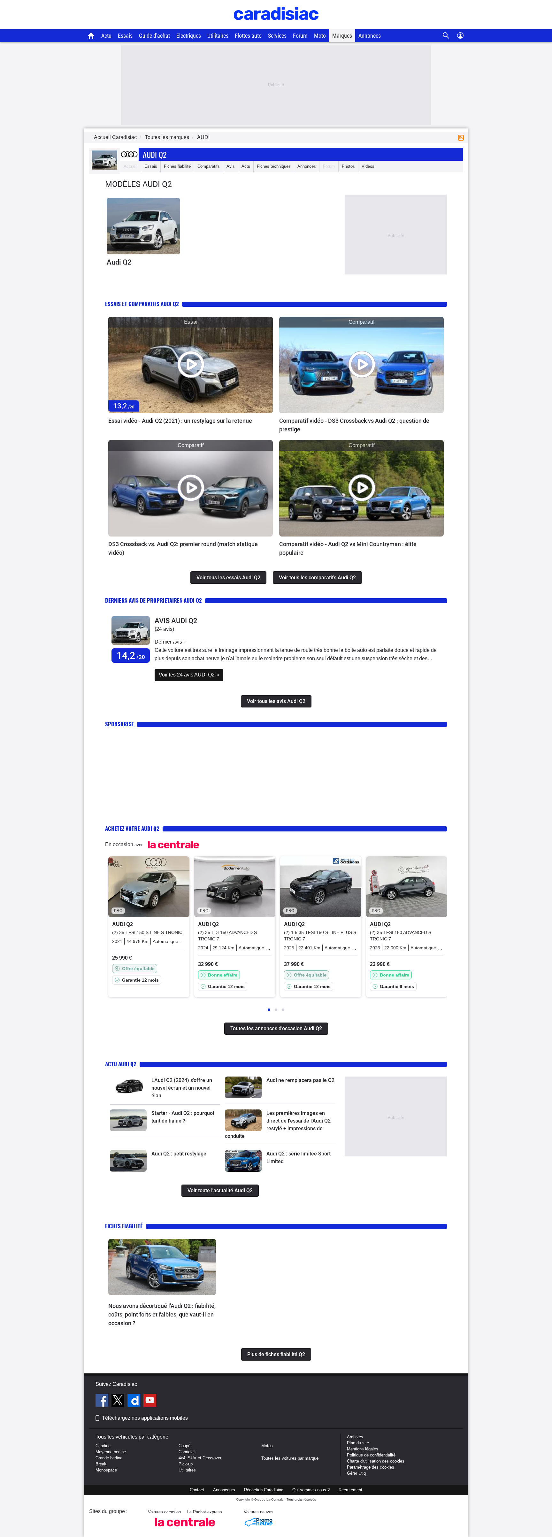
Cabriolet (187, 1451)
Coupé (184, 1445)
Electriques (188, 35)
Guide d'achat (154, 35)
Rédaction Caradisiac (263, 1489)
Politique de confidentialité (371, 1455)
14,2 (131, 655)
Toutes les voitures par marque (289, 1458)
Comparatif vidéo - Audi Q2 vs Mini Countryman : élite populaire (348, 548)
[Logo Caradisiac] (276, 25)
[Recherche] (446, 35)
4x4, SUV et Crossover (200, 1458)
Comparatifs (208, 166)
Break (101, 1464)
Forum (300, 35)
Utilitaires (217, 35)
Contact (197, 1489)
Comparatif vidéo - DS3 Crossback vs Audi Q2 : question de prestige (354, 425)
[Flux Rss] (462, 137)
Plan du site (358, 1442)
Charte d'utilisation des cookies (375, 1461)
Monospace (106, 1470)
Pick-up (186, 1464)
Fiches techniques (274, 166)
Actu (106, 35)
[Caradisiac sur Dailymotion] (134, 1401)
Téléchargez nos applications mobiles (145, 1418)
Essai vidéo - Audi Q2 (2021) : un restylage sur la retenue (180, 420)
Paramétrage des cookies (370, 1467)
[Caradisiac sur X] (118, 1401)
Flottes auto (248, 35)
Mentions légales (362, 1449)
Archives (355, 1436)
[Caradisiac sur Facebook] (103, 1401)
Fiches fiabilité (177, 166)
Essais (125, 35)
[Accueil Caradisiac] (91, 35)
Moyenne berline (111, 1451)
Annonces (369, 35)
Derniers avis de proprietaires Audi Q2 (153, 600)
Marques (342, 35)
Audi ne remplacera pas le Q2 (300, 1080)
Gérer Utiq (356, 1473)
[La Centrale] (184, 1528)
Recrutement (350, 1489)
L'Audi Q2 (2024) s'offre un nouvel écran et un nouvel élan (181, 1088)
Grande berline (109, 1458)
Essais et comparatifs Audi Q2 (142, 304)
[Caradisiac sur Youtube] (149, 1401)
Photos (348, 166)
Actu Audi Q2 (120, 1064)
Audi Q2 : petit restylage (178, 1154)
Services (277, 35)
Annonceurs (224, 1489)
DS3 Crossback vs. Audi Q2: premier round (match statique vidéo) (183, 548)
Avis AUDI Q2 (176, 621)
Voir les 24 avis (189, 674)
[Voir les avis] (130, 645)
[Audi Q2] (143, 226)
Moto (320, 35)
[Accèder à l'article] (190, 365)
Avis (230, 166)
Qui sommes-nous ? (311, 1489)
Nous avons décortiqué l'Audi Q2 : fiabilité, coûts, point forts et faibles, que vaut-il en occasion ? (162, 1314)
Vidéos (368, 166)
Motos (267, 1445)
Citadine (103, 1445)
